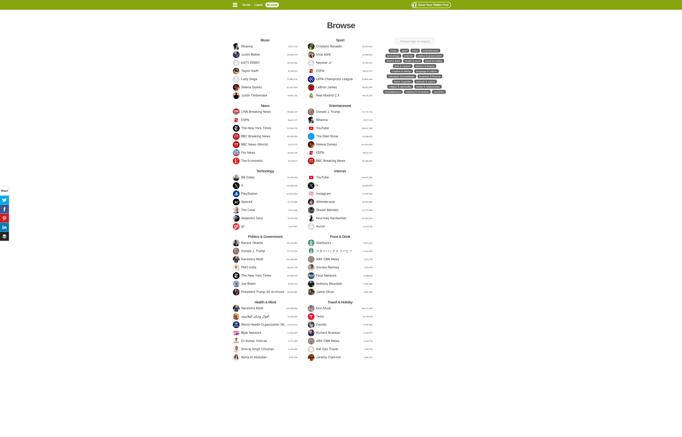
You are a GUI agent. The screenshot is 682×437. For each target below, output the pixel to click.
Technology (265, 171)
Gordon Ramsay (344, 267)
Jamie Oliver (344, 292)
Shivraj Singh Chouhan (269, 349)
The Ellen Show (344, 136)
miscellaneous (393, 91)
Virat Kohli (344, 54)
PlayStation (269, 193)
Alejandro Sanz (269, 218)
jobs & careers (403, 66)
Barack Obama (269, 243)
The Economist (269, 161)
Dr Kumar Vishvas (269, 341)
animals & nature (425, 81)
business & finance (429, 76)
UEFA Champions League (344, 79)
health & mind (412, 61)
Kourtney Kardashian (344, 218)
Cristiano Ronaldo (344, 46)
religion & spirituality (400, 86)
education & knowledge (401, 76)
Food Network (344, 275)
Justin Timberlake (269, 95)
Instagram (344, 193)
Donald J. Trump (269, 251)
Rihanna (269, 46)
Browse (272, 5)
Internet (340, 171)
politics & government (430, 55)
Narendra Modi (269, 259)
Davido (344, 324)
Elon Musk (344, 308)
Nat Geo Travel (344, 349)
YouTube (344, 128)
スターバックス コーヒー (344, 251)
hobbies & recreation (417, 91)
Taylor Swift (269, 71)
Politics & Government (265, 236)
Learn (258, 5)
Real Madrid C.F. (344, 95)
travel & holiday (433, 61)
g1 (269, 226)
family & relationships (428, 86)
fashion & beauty (425, 66)
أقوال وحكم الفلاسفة (269, 316)
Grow (246, 5)
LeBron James (344, 87)
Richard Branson (344, 333)
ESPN (269, 120)
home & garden (402, 81)
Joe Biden (269, 283)
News (265, 106)
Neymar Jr (344, 62)
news (415, 50)
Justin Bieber (269, 54)
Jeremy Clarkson (344, 357)
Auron (344, 226)
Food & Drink (340, 236)
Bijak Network (269, 333)
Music (265, 40)
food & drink (393, 61)
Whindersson (344, 202)
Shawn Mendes (344, 210)
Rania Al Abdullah (269, 357)
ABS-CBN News (344, 259)
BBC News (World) (269, 144)
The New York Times (269, 128)
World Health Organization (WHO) (269, 324)
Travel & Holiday (340, 302)
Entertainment (340, 106)
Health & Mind (265, 302)
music (393, 50)
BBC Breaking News (269, 136)
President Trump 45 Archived (269, 292)
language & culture (426, 71)
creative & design (401, 71)
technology (393, 55)
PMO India (269, 267)
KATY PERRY (269, 62)
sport (404, 50)
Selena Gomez (269, 87)
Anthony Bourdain (344, 283)
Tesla (344, 316)
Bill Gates (269, 177)
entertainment (431, 50)
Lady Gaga (269, 79)
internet (408, 55)
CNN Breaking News (269, 112)
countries (439, 91)
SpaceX (269, 202)
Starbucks (344, 243)
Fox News (269, 152)
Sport (340, 40)
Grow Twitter (433, 4)
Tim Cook (269, 210)
